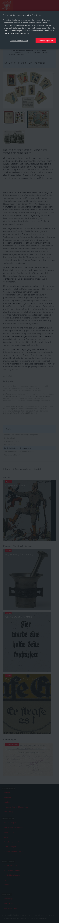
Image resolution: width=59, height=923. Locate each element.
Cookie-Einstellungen (19, 40)
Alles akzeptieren (45, 40)
